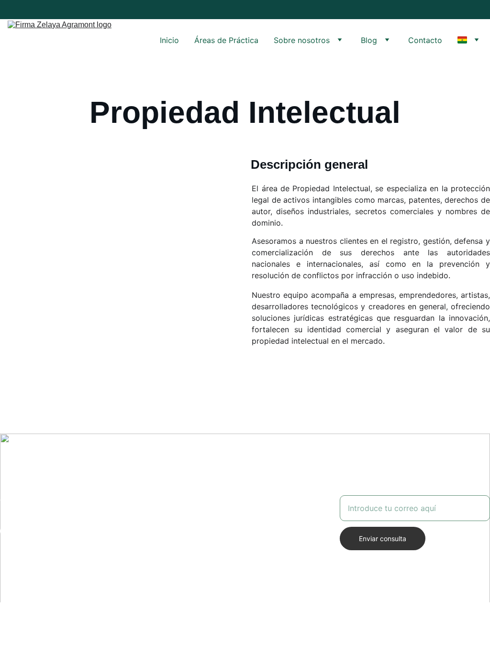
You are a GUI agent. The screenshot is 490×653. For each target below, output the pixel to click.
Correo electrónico (374, 489)
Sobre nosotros (302, 40)
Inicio (169, 40)
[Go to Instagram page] (22, 531)
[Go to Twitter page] (39, 531)
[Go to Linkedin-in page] (55, 531)
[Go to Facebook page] (5, 531)
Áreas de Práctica (226, 40)
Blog (369, 40)
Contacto (425, 40)
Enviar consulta (382, 538)
